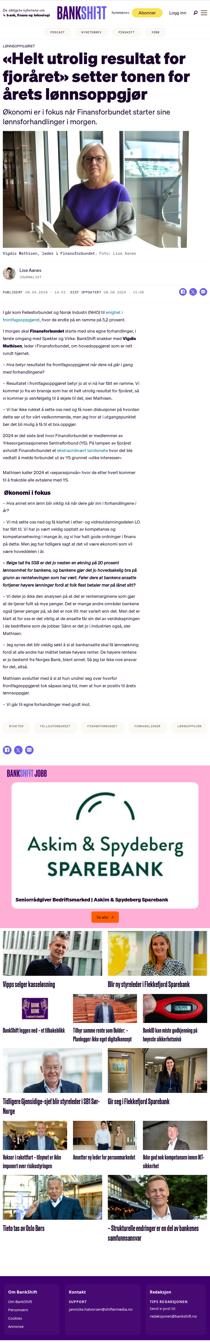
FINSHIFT (127, 32)
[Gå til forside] (82, 13)
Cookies (15, 1318)
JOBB (155, 32)
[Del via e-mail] (203, 292)
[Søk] (195, 12)
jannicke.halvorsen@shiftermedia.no (101, 1309)
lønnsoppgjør (189, 726)
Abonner (147, 13)
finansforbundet (102, 726)
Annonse (16, 1326)
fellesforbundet (55, 726)
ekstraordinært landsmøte (82, 450)
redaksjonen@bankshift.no (173, 1316)
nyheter (16, 726)
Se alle (102, 917)
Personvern (18, 1309)
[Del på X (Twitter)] (193, 292)
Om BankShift (20, 1301)
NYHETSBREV (91, 32)
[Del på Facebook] (183, 292)
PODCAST (57, 32)
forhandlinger (147, 726)
